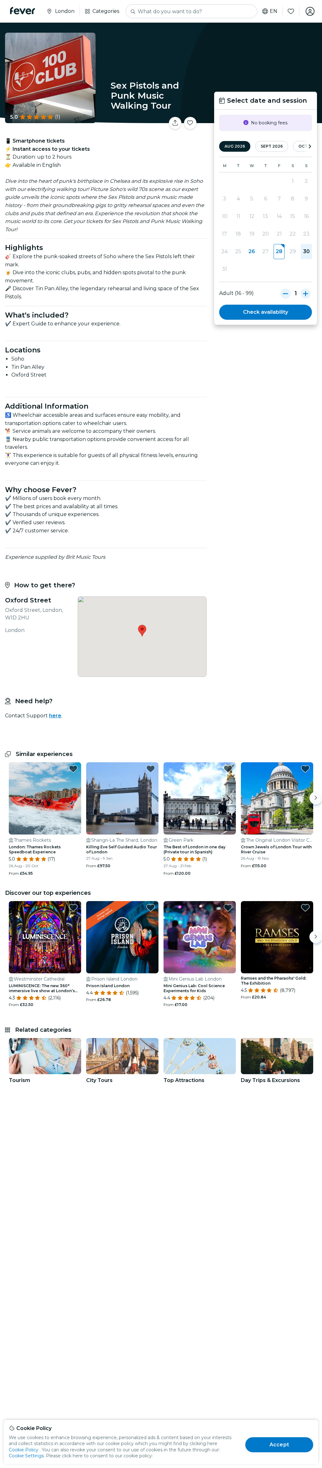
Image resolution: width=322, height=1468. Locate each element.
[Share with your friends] (175, 123)
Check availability (265, 312)
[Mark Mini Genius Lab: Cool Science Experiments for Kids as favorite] (228, 908)
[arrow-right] (310, 146)
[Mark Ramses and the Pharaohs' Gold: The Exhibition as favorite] (305, 908)
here (55, 716)
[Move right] (315, 798)
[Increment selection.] (306, 293)
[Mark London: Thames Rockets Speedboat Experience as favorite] (73, 769)
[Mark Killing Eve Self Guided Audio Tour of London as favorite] (151, 769)
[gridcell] (279, 251)
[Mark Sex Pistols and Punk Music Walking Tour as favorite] (190, 123)
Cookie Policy (23, 1450)
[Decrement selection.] (285, 293)
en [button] (273, 11)
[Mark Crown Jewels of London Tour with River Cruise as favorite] (305, 769)
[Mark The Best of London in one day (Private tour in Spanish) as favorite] (228, 769)
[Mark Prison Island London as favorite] (151, 908)
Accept (279, 1445)
